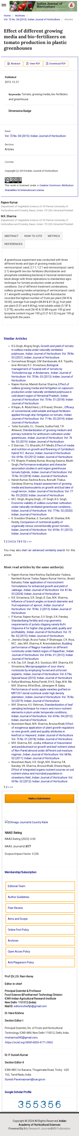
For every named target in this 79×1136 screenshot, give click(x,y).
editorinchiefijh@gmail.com (30, 1006)
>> (30, 541)
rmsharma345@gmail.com (21, 1037)
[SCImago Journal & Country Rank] (26, 822)
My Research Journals (37, 1128)
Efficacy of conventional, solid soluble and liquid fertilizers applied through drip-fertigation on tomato (43, 411)
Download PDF (57, 63)
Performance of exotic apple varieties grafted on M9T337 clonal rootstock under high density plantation (41, 693)
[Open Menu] (4, 6)
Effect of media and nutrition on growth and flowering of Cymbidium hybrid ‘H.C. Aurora (43, 449)
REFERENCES (13, 243)
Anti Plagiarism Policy (21, 962)
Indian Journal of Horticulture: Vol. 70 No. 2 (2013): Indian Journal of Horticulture (42, 609)
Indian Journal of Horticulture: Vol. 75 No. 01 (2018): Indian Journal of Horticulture (42, 399)
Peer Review (15, 907)
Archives (20, 15)
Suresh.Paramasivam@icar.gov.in (25, 1079)
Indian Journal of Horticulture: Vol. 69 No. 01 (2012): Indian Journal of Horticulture (43, 655)
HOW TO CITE (33, 235)
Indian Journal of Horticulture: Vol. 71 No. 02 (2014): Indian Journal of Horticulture (42, 418)
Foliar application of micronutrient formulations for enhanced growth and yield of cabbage (40, 586)
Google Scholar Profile (18, 1092)
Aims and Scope (18, 918)
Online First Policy (18, 929)
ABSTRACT (11, 235)
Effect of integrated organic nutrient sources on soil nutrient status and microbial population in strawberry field (43, 773)
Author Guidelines (18, 897)
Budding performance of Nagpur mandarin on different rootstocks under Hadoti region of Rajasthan (42, 647)
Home (7, 15)
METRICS (54, 235)
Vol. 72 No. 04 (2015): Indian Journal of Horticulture (32, 19)
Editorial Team (16, 886)
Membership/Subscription (20, 872)
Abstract (15, 63)
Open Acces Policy (19, 951)
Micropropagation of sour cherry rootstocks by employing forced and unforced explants (39, 670)
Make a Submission (39, 798)
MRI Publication (61, 1128)
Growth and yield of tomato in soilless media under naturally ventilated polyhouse (43, 350)
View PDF (34, 63)
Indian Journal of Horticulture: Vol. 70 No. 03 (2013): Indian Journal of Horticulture (42, 376)
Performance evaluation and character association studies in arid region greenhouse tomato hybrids (39, 468)
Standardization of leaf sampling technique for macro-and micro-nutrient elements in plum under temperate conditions (42, 708)
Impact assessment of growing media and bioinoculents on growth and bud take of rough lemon (42, 487)
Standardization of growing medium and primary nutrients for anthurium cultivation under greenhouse (42, 434)
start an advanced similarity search (43, 550)
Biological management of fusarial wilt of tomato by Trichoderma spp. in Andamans (37, 369)
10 (24, 541)
